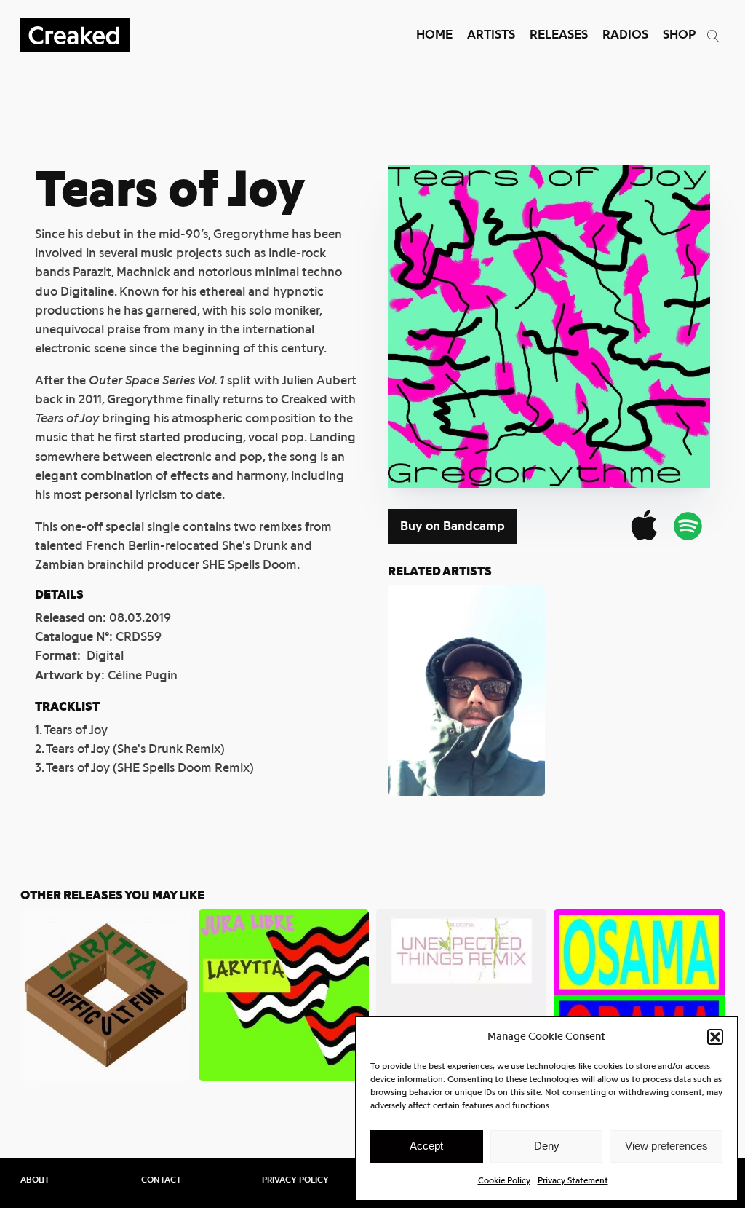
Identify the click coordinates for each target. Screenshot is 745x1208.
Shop (679, 34)
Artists (491, 34)
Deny (546, 1146)
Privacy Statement (573, 1180)
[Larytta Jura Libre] (284, 994)
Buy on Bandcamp (452, 526)
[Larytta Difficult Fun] (105, 994)
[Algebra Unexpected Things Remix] (461, 994)
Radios (625, 34)
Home (434, 34)
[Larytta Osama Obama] (639, 994)
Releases (559, 34)
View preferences (666, 1146)
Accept (426, 1146)
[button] (715, 1037)
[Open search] (713, 36)
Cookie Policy (504, 1180)
